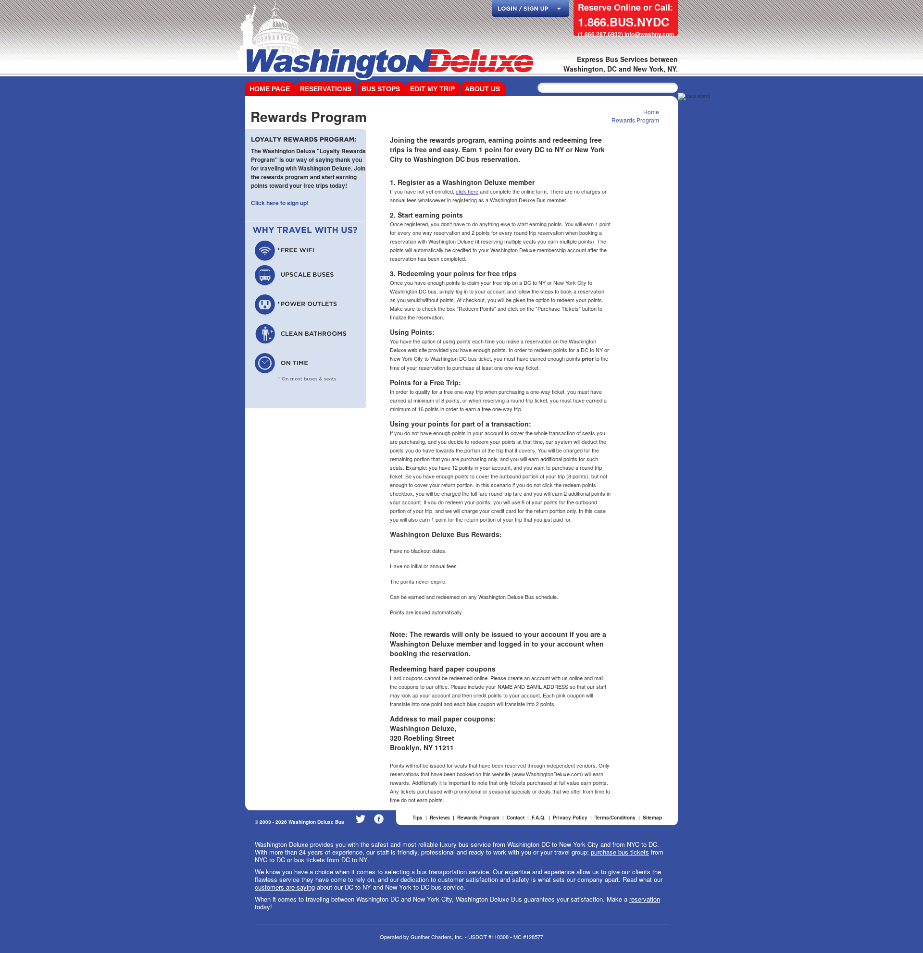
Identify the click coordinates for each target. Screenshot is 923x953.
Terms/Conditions (615, 817)
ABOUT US (482, 89)
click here (467, 191)
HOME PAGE (269, 89)
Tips (417, 817)
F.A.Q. (539, 817)
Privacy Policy (570, 817)
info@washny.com (649, 34)
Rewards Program (635, 120)
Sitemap (652, 817)
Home (651, 112)
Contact (515, 817)
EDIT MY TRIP (432, 89)
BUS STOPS (381, 89)
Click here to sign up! (280, 202)
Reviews (440, 817)
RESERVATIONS (325, 89)
